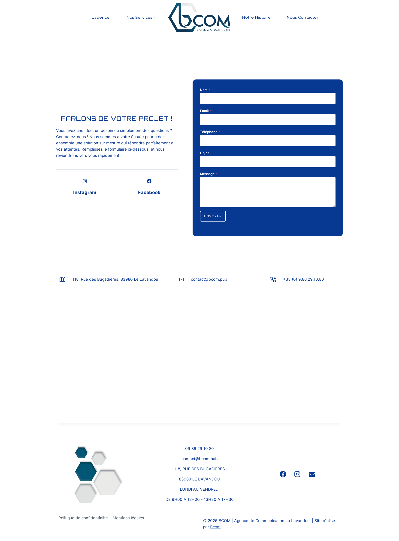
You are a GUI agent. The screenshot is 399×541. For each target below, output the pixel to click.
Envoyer (213, 216)
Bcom (215, 527)
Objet (204, 153)
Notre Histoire (256, 17)
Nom (205, 90)
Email (206, 111)
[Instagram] (297, 474)
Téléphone (210, 132)
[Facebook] (283, 474)
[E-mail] (311, 474)
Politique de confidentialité (83, 518)
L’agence (100, 17)
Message (209, 174)
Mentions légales (128, 518)
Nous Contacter (302, 17)
